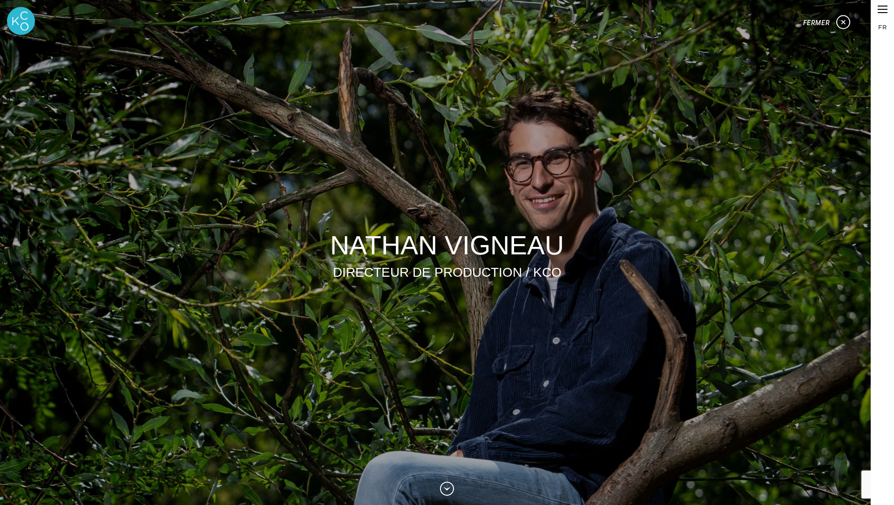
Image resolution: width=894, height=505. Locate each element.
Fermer (817, 23)
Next (447, 486)
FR (882, 27)
